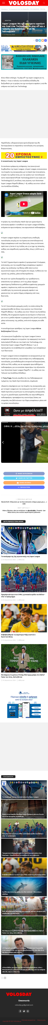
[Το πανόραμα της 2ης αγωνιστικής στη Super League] (24, 540)
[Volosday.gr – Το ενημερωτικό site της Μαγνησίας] (19, 994)
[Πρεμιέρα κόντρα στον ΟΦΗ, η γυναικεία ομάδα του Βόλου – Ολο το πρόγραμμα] (24, 578)
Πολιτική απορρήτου (28, 1020)
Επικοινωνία (41, 1020)
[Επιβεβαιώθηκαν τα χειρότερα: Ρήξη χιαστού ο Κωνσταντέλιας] (24, 618)
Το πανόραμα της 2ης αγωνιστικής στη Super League (20, 556)
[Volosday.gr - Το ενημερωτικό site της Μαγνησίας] (24, 2)
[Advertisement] (24, 114)
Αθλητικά (8, 20)
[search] (44, 3)
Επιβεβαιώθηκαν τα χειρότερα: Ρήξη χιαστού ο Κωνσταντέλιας (24, 874)
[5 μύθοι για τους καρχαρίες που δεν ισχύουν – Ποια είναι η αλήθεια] (24, 886)
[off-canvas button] (3, 3)
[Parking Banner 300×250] (24, 704)
